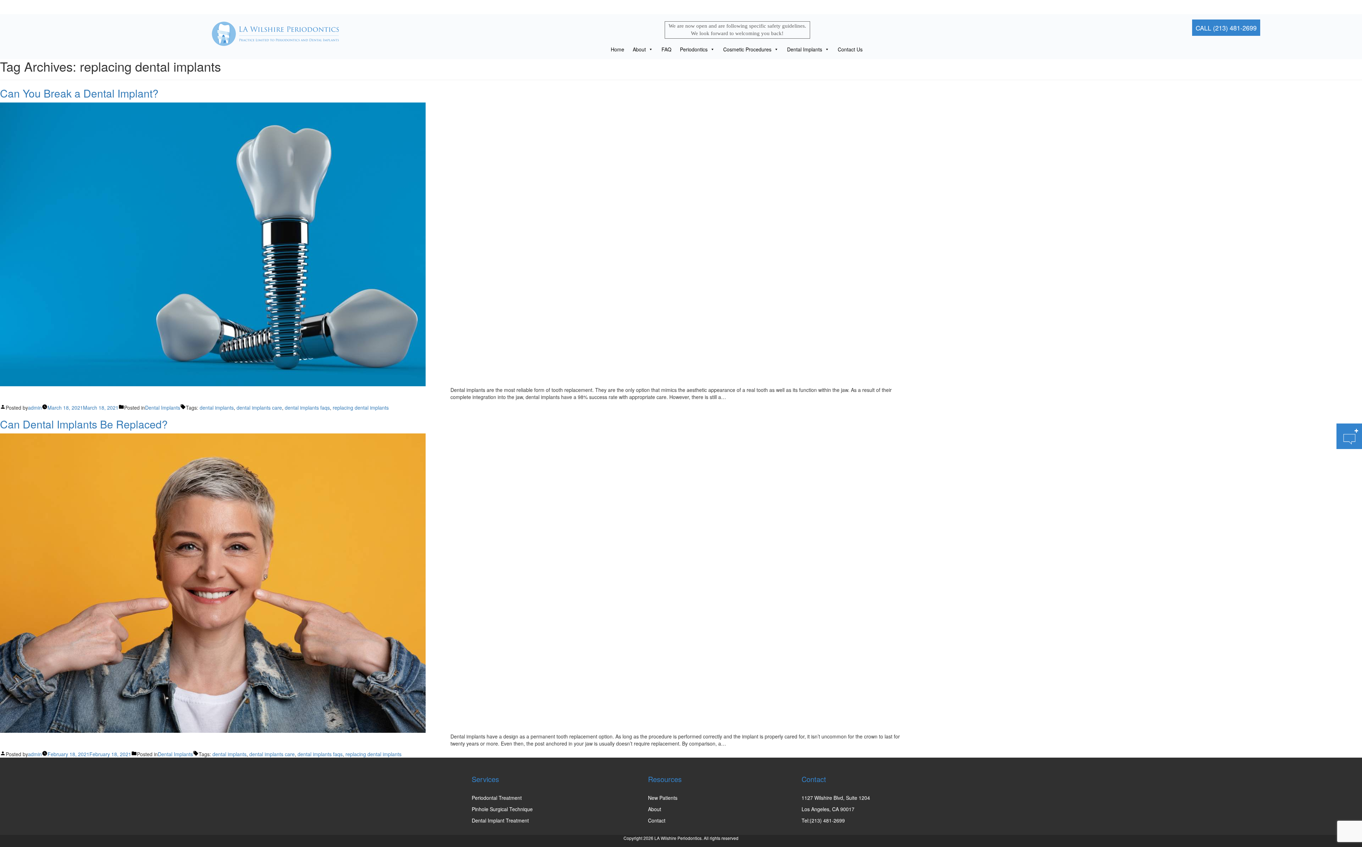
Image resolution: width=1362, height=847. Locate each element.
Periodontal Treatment (497, 797)
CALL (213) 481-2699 (1226, 27)
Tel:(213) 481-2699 (823, 820)
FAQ (666, 49)
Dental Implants (804, 49)
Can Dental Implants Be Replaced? (84, 424)
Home (617, 49)
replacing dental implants (361, 407)
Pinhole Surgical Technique (502, 809)
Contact (656, 820)
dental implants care (259, 407)
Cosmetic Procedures (747, 49)
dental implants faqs (307, 407)
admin (35, 407)
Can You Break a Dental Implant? (79, 93)
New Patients (662, 797)
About (639, 49)
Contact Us (850, 49)
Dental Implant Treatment (500, 820)
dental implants (217, 407)
